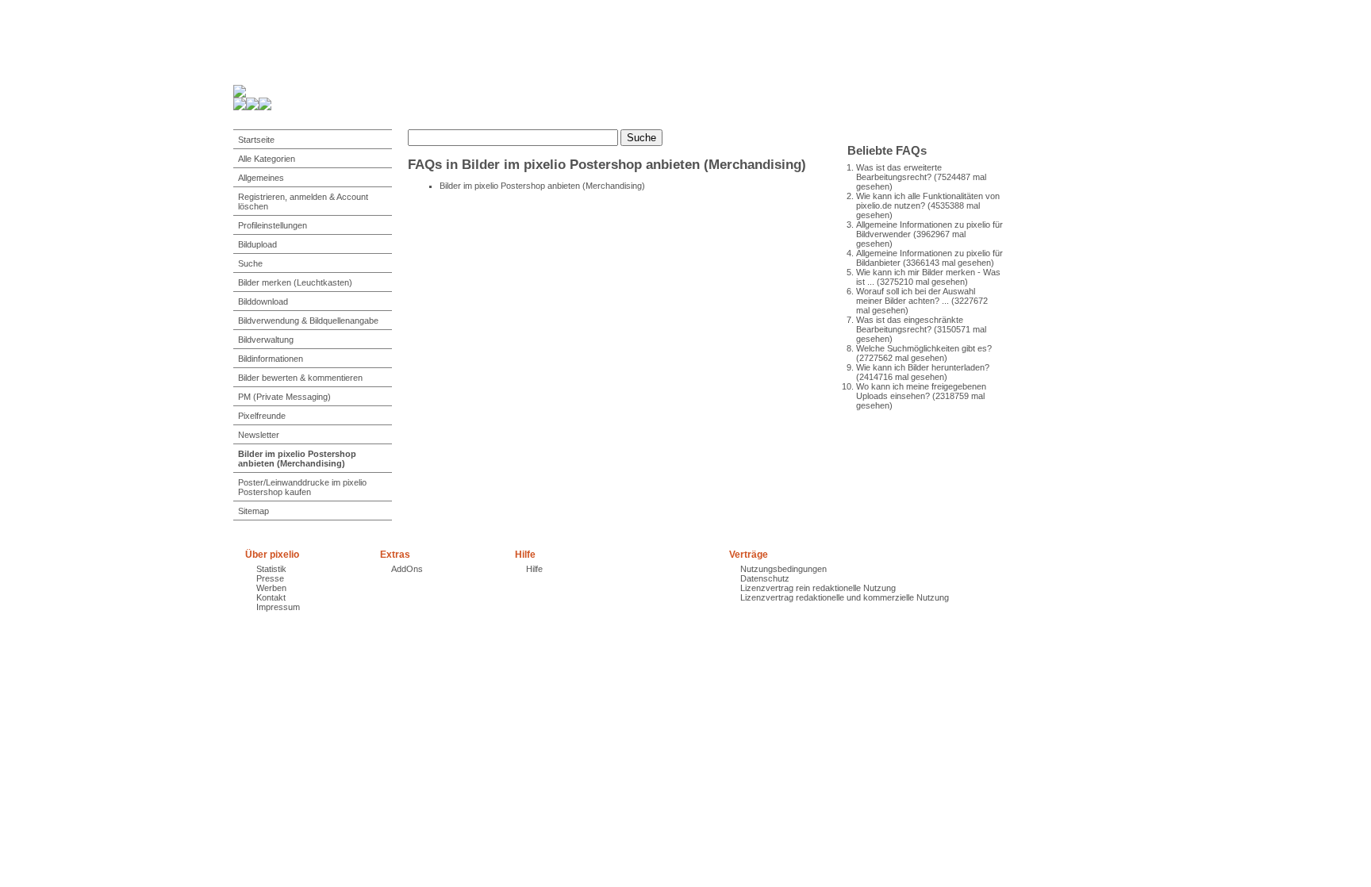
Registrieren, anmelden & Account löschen (303, 201)
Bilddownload (263, 301)
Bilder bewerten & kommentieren (300, 377)
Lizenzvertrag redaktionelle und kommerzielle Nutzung (844, 597)
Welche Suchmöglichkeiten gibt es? (924, 348)
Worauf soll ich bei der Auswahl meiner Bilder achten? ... (915, 295)
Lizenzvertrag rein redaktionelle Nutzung (818, 588)
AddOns (407, 569)
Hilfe (534, 569)
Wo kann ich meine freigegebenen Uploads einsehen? (921, 391)
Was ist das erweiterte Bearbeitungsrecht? (899, 172)
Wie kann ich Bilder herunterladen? (922, 367)
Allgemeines (261, 177)
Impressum (278, 607)
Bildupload (257, 244)
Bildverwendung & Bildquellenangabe (308, 320)
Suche (250, 263)
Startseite (256, 139)
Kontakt (271, 597)
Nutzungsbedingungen (783, 569)
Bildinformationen (270, 358)
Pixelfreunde (262, 415)
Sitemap (253, 511)
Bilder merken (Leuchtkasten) (295, 282)
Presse (270, 578)
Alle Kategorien (266, 158)
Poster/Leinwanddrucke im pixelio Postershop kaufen (302, 487)
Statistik (271, 569)
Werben (271, 588)
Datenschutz (764, 578)
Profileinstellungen (272, 225)
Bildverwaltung (266, 339)
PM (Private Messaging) (284, 396)
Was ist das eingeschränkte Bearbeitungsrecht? (909, 324)
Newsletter (258, 435)
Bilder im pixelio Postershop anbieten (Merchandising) (297, 458)
